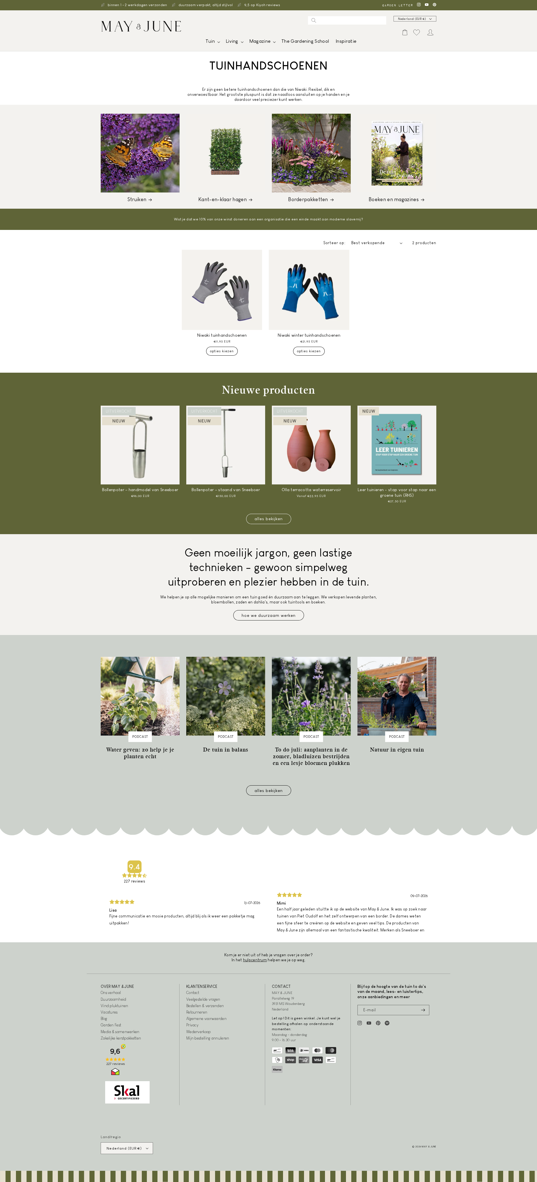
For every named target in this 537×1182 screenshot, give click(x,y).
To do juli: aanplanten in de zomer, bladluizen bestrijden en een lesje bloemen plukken (311, 756)
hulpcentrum (255, 960)
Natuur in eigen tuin (397, 749)
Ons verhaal (111, 992)
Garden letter (397, 5)
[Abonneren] (423, 1010)
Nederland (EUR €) (412, 18)
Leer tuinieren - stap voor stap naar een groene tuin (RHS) (397, 492)
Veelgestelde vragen (203, 999)
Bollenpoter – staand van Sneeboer (226, 489)
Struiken (137, 199)
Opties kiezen (222, 351)
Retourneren (196, 1012)
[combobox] (347, 20)
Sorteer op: (334, 243)
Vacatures (109, 1012)
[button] (212, 42)
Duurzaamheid (113, 999)
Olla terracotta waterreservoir (311, 489)
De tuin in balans (225, 749)
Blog (104, 1018)
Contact (192, 992)
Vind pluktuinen (114, 1005)
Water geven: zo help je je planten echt (140, 753)
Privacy (192, 1025)
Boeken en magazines (394, 199)
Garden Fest (111, 1025)
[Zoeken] (314, 20)
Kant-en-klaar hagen (222, 199)
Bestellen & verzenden (205, 1005)
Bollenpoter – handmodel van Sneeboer (140, 489)
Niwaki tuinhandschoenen (222, 335)
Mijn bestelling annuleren (207, 1038)
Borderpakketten (308, 199)
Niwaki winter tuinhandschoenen (309, 335)
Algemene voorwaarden (206, 1018)
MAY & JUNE (429, 1146)
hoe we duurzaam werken (269, 615)
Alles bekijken (269, 518)
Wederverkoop (198, 1031)
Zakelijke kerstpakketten (121, 1038)
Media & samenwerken (120, 1031)
